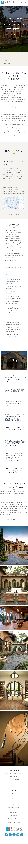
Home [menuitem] (9, 28)
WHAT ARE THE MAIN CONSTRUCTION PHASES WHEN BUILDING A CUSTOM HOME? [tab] (15, 443)
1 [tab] (9, 211)
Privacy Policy (12, 839)
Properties (14, 785)
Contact (14, 799)
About (14, 793)
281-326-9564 (14, 816)
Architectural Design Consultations (14, 773)
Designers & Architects (14, 807)
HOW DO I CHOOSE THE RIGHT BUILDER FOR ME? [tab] (14, 428)
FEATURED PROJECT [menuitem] (10, 63)
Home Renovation (14, 779)
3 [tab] (14, 211)
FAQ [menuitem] (5, 60)
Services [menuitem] (16, 28)
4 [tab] (16, 211)
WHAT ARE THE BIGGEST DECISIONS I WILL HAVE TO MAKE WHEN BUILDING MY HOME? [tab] (14, 417)
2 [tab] (11, 211)
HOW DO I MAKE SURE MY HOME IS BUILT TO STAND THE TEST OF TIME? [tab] (15, 470)
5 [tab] (18, 211)
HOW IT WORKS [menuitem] (8, 55)
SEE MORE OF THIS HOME (8, 520)
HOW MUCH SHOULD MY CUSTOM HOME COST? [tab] (15, 390)
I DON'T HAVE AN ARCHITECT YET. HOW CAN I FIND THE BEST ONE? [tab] (13, 379)
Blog (14, 796)
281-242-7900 (19, 2)
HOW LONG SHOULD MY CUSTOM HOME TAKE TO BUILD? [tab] (15, 404)
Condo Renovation (14, 782)
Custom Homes (14, 776)
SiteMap (17, 839)
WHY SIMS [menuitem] (7, 57)
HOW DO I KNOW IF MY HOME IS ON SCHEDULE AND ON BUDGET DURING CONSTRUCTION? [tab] (14, 457)
